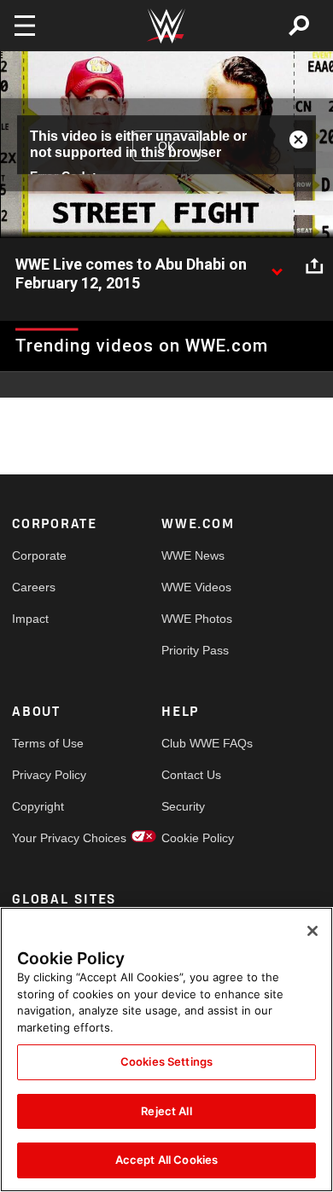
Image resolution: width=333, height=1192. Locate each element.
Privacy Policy (49, 775)
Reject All (166, 1111)
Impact (30, 618)
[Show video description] (276, 265)
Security (183, 806)
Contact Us (191, 775)
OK (166, 146)
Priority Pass (195, 650)
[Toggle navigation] (25, 25)
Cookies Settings (166, 1061)
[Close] (312, 931)
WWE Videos (196, 587)
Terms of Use (48, 743)
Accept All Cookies (166, 1159)
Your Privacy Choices (49, 838)
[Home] (166, 26)
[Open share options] (314, 265)
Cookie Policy (197, 838)
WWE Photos (196, 618)
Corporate (39, 555)
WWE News (193, 555)
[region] (166, 1049)
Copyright (38, 806)
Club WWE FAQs (199, 743)
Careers (34, 587)
